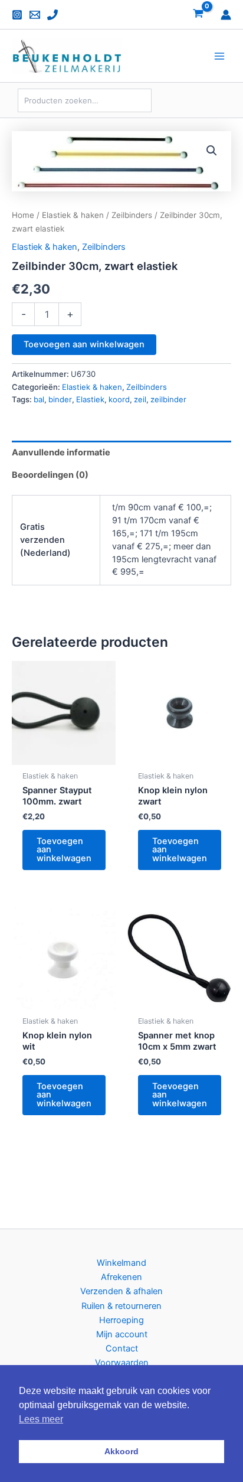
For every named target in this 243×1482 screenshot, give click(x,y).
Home (23, 215)
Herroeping (121, 1320)
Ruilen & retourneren (121, 1306)
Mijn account (121, 1334)
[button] (211, 150)
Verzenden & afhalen (121, 1291)
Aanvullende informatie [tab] (61, 452)
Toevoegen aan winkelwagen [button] (64, 850)
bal (39, 399)
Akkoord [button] (121, 1451)
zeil (140, 399)
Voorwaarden (122, 1362)
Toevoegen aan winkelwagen (84, 344)
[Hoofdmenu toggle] (219, 56)
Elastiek (90, 399)
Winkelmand (121, 1263)
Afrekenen (121, 1277)
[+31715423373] (52, 14)
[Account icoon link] (226, 14)
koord (119, 399)
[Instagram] (17, 14)
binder (60, 399)
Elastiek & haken (73, 215)
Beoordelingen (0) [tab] (50, 475)
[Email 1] (34, 14)
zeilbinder (168, 399)
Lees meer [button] (41, 1419)
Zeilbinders (131, 215)
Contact (122, 1348)
